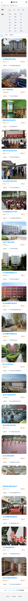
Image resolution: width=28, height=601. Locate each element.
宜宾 (15, 22)
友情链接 (14, 596)
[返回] (1, 2)
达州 (10, 25)
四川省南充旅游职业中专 (10, 272)
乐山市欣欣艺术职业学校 (10, 181)
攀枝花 (21, 31)
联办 (23, 9)
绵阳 (15, 14)
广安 (21, 25)
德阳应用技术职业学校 (9, 120)
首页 (8, 5)
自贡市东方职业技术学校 (10, 150)
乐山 (21, 19)
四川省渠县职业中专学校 (10, 211)
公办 (14, 9)
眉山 (15, 28)
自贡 (21, 14)
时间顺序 (11, 34)
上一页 (9, 590)
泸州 (10, 16)
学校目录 (12, 5)
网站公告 (8, 596)
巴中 (10, 28)
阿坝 (21, 28)
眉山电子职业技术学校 (9, 395)
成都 (10, 14)
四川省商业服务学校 (8, 547)
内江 (15, 19)
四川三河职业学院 (8, 89)
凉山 (15, 31)
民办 (19, 9)
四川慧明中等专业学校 (9, 59)
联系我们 (20, 596)
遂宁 (10, 19)
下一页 (13, 590)
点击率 (6, 34)
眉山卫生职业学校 (8, 364)
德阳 (15, 16)
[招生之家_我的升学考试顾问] (14, 2)
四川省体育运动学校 (8, 456)
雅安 (15, 25)
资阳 (10, 22)
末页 (17, 590)
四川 (16, 5)
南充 (21, 22)
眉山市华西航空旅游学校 (10, 578)
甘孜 (10, 31)
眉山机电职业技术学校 (9, 425)
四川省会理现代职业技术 (10, 303)
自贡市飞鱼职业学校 (8, 242)
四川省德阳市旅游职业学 (10, 334)
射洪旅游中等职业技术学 (10, 486)
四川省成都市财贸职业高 (10, 517)
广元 (21, 16)
